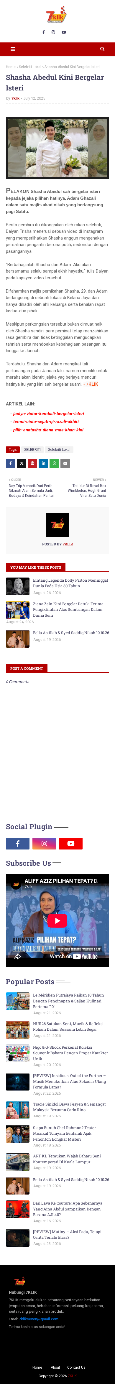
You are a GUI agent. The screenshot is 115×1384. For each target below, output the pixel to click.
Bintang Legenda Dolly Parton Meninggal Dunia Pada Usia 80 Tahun (70, 583)
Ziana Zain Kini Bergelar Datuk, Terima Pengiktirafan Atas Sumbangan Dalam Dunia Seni (68, 609)
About (55, 1367)
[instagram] (53, 32)
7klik (15, 98)
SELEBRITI (32, 450)
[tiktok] (97, 843)
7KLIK (72, 1376)
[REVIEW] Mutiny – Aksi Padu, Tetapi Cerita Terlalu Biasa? (67, 1234)
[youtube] (64, 32)
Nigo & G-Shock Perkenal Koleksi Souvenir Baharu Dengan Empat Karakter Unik (70, 1053)
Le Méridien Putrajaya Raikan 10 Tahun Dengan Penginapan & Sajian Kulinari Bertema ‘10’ (68, 1000)
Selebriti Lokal (30, 67)
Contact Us (76, 1367)
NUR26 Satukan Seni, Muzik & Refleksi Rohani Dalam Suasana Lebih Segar (68, 1026)
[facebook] (43, 32)
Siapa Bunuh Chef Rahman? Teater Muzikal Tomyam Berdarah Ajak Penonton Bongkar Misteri (64, 1133)
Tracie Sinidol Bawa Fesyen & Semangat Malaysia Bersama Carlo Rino (69, 1107)
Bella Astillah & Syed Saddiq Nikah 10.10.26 (71, 632)
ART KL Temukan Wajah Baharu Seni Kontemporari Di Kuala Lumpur (67, 1158)
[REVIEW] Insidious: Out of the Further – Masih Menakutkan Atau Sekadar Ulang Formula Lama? (69, 1081)
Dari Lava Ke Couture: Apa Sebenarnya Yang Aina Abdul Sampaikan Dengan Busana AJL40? (67, 1208)
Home (11, 67)
